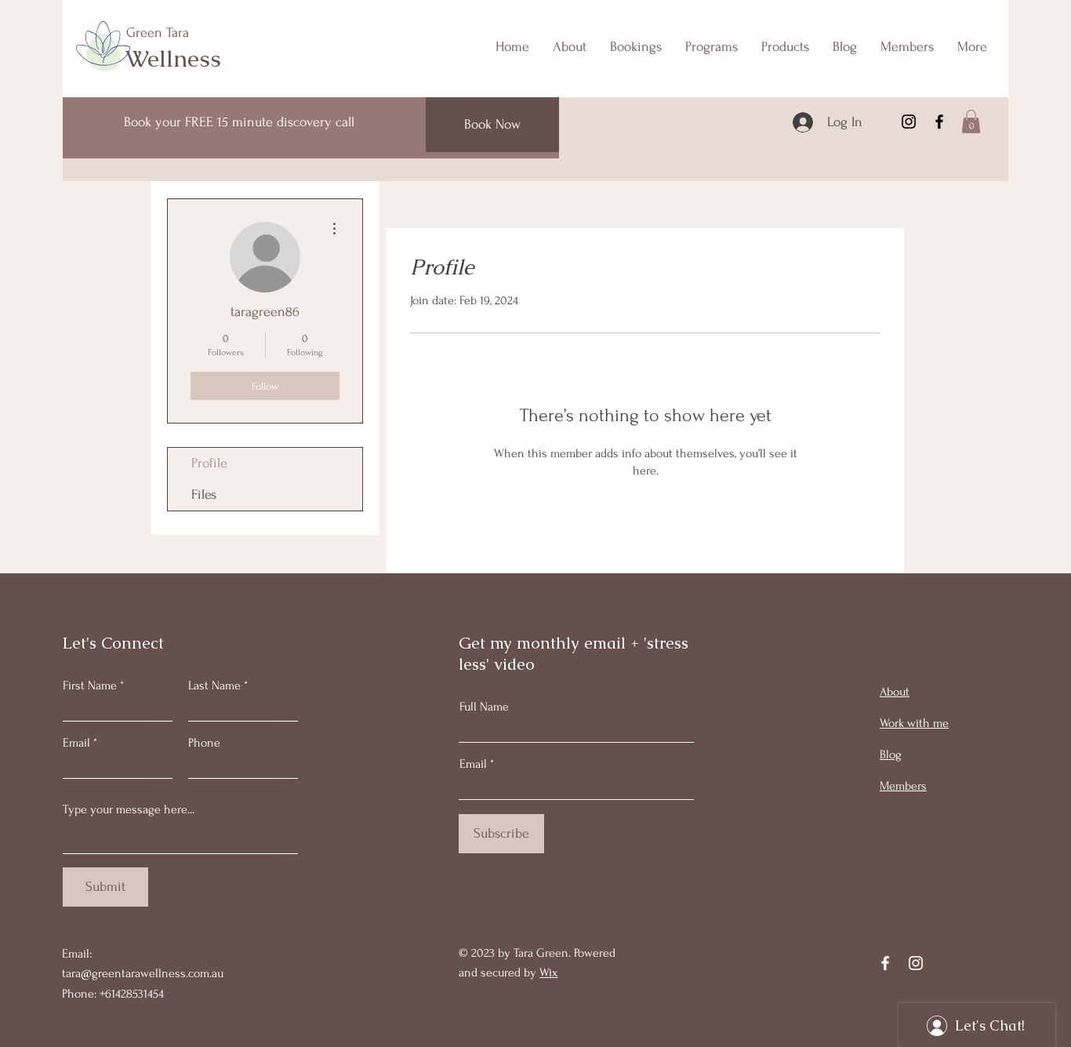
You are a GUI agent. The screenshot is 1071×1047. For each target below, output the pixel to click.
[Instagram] (908, 121)
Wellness (173, 58)
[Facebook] (939, 121)
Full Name (484, 706)
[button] (971, 121)
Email (76, 742)
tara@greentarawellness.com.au (142, 973)
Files (203, 494)
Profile (209, 463)
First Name (90, 685)
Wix (548, 972)
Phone (204, 742)
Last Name (214, 685)
